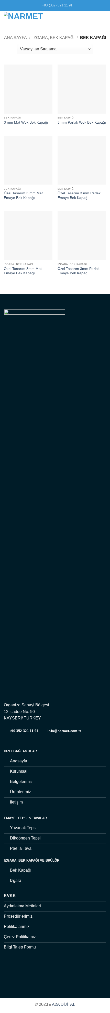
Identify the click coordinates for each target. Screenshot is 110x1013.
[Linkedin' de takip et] (64, 977)
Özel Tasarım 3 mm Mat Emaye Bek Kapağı (23, 195)
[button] (103, 19)
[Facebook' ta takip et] (45, 977)
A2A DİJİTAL (63, 1004)
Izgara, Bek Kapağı (53, 37)
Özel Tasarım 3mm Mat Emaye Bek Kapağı (23, 271)
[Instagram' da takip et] (52, 977)
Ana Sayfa (15, 37)
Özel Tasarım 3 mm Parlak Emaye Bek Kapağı (79, 195)
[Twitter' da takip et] (58, 977)
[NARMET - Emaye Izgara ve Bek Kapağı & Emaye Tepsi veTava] (32, 20)
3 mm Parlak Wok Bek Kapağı (82, 122)
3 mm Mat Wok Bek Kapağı (26, 122)
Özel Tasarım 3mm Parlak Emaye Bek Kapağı (79, 271)
